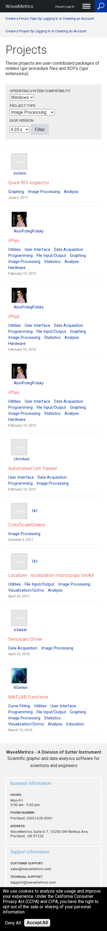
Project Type (22, 105)
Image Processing (44, 191)
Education (75, 724)
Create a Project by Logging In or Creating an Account (45, 31)
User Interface (37, 249)
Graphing (16, 191)
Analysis (71, 191)
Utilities (14, 249)
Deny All (13, 923)
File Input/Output (51, 255)
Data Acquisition (68, 249)
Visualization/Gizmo (26, 590)
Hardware (17, 267)
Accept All (37, 922)
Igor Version (21, 120)
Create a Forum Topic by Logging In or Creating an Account (49, 19)
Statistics (52, 261)
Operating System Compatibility (40, 91)
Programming (20, 255)
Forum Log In (64, 6)
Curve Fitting (19, 706)
